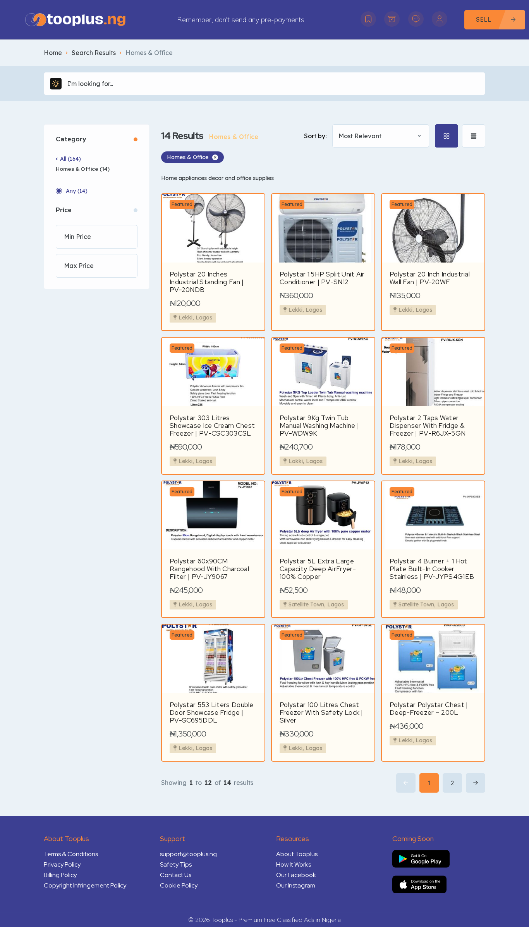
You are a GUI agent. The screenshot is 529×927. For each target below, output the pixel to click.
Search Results (94, 53)
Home (53, 53)
